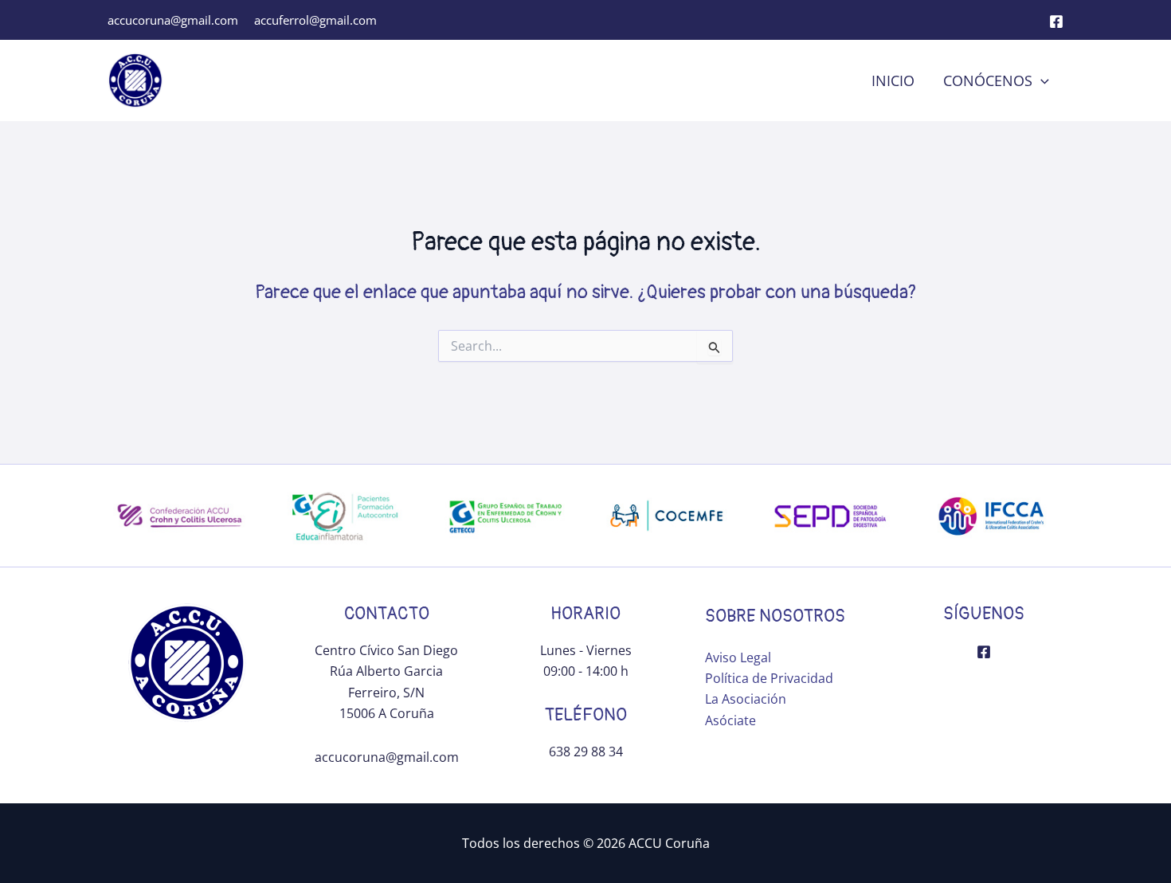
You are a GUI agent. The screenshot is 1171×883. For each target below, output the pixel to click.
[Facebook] (1056, 21)
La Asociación (745, 699)
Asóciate (730, 720)
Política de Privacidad (769, 678)
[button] (1040, 80)
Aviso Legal (738, 657)
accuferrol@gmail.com (315, 20)
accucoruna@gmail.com (173, 20)
